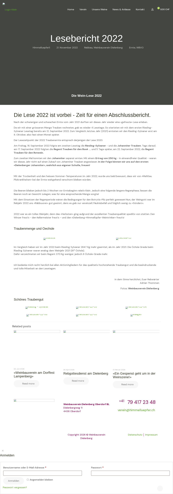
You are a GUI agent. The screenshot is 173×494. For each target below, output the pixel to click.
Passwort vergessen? (15, 487)
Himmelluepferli (41, 47)
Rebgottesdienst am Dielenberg (85, 373)
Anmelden (13, 480)
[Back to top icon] (160, 488)
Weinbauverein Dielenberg (108, 47)
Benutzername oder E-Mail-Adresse (24, 467)
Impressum (151, 434)
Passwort (97, 467)
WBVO (140, 47)
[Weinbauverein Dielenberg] (10, 9)
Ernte (132, 47)
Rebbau (88, 47)
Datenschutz (135, 434)
